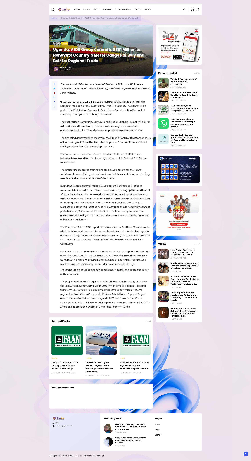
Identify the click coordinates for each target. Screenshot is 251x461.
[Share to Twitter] (54, 88)
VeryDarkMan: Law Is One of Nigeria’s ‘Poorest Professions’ (183, 81)
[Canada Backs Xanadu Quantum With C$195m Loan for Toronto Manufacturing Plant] (163, 139)
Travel (65, 43)
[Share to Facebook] (54, 84)
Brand (85, 9)
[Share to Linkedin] (54, 97)
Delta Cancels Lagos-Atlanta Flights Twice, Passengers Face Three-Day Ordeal (99, 367)
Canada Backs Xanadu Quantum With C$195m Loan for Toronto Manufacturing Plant (184, 139)
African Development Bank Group (81, 102)
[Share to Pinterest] (54, 93)
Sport (137, 9)
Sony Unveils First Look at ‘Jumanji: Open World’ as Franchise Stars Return (182, 252)
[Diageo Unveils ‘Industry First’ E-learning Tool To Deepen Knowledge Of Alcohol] (59, 18)
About (157, 429)
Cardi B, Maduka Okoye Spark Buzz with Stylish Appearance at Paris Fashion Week (184, 265)
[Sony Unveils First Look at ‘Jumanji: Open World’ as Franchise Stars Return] (163, 254)
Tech (95, 9)
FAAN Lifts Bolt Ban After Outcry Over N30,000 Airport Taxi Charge (65, 365)
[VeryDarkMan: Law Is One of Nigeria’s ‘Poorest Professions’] (163, 83)
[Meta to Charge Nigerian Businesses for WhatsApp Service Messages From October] (163, 123)
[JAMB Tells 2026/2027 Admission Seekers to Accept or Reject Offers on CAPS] (163, 110)
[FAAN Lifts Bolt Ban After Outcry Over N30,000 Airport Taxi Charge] (67, 340)
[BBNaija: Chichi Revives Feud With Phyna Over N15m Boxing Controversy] (163, 96)
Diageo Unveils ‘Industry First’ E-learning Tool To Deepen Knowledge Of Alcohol (99, 18)
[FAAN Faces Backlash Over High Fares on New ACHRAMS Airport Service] (135, 340)
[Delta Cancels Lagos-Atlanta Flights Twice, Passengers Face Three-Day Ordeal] (101, 340)
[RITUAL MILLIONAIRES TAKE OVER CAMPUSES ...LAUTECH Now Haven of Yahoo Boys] (108, 428)
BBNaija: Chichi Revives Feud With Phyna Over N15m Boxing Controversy (184, 95)
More (146, 9)
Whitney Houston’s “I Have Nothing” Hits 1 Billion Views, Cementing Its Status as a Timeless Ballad (183, 312)
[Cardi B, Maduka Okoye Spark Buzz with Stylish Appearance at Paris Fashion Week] (163, 267)
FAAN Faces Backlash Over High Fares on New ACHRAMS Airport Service (134, 365)
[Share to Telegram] (54, 102)
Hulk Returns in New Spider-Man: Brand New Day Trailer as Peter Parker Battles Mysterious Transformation (184, 280)
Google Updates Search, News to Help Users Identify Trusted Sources (130, 440)
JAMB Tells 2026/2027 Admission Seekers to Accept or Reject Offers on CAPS (184, 108)
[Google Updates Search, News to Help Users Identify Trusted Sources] (108, 442)
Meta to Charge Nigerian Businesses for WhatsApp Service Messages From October (182, 123)
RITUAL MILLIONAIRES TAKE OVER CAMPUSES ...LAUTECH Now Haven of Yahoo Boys (131, 427)
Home (77, 9)
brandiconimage (96, 455)
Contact (158, 434)
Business (107, 9)
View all (148, 321)
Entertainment (122, 9)
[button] (54, 107)
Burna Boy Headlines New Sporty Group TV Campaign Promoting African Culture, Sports (183, 296)
